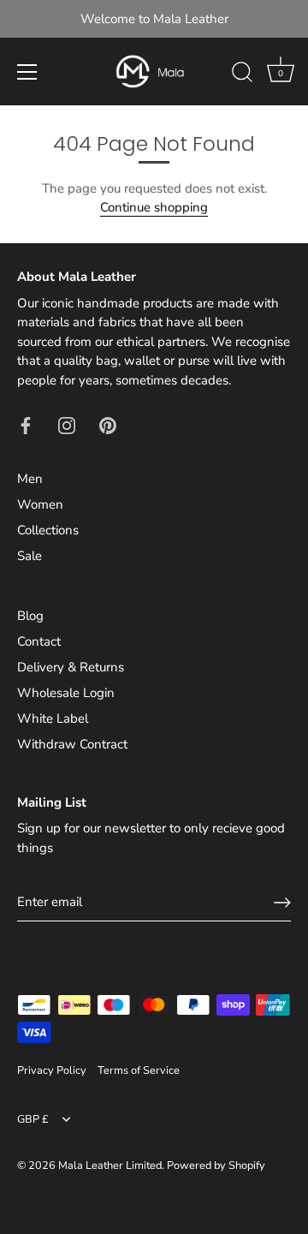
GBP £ (33, 1120)
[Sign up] (282, 902)
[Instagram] (66, 424)
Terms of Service (139, 1070)
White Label (52, 718)
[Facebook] (25, 424)
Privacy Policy (51, 1070)
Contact (39, 641)
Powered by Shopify (216, 1165)
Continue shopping (154, 207)
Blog (30, 615)
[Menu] (27, 72)
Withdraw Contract (72, 744)
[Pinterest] (107, 424)
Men (30, 478)
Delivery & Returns (70, 667)
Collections (48, 530)
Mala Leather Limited (110, 1165)
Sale (29, 555)
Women (40, 504)
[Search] (242, 74)
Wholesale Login (66, 692)
